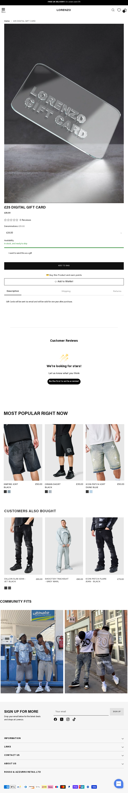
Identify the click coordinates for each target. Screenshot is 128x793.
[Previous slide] (7, 546)
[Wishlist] (119, 10)
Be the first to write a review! (64, 381)
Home (7, 21)
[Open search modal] (113, 10)
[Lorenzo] (64, 10)
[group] (23, 546)
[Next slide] (39, 546)
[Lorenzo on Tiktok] (74, 719)
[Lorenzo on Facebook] (55, 719)
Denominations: (14, 226)
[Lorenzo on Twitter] (62, 719)
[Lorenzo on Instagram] (68, 719)
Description (13, 291)
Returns (117, 291)
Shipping (66, 291)
